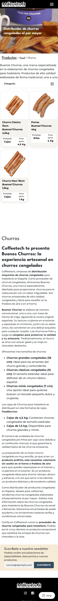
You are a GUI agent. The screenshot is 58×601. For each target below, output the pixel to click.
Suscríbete (44, 565)
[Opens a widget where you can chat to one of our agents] (47, 596)
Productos (9, 57)
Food (22, 58)
